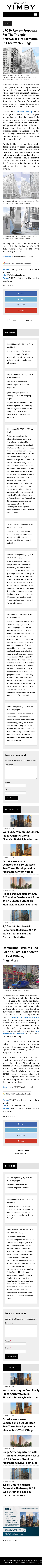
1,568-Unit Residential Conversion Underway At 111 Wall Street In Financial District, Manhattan (20, 932)
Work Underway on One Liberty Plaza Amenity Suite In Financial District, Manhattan (21, 835)
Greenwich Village (23, 111)
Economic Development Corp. (24, 1017)
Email (7, 790)
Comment (9, 765)
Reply (13, 347)
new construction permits (21, 1032)
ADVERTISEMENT (10, 1540)
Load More (21, 1548)
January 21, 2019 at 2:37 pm (22, 429)
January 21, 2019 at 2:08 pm (18, 396)
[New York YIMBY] (21, 6)
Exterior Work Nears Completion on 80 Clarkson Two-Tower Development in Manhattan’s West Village (19, 866)
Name (7, 782)
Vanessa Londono (30, 995)
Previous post (14, 320)
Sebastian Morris (11, 84)
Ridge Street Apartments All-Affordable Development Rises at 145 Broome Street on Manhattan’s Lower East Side (21, 899)
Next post (29, 320)
